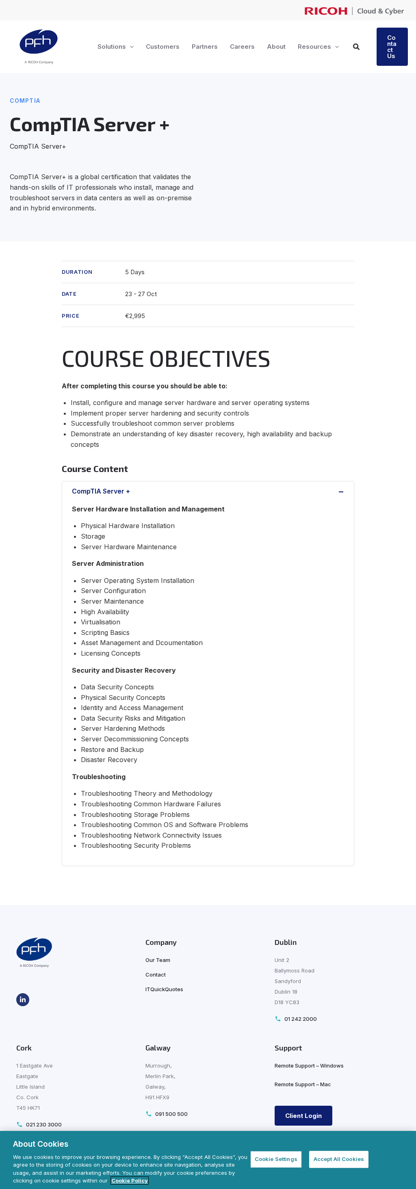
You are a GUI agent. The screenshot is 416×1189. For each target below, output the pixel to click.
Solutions (112, 46)
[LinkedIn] (22, 999)
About (276, 46)
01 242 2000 (300, 1019)
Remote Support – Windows (309, 1065)
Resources (314, 46)
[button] (130, 46)
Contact (155, 974)
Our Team (157, 960)
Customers (163, 46)
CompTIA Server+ (38, 146)
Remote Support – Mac (303, 1084)
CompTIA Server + (101, 491)
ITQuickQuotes (164, 989)
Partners (205, 46)
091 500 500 (171, 1114)
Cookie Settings (276, 1159)
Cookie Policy (129, 1180)
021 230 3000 (44, 1125)
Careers (242, 46)
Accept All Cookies (339, 1159)
